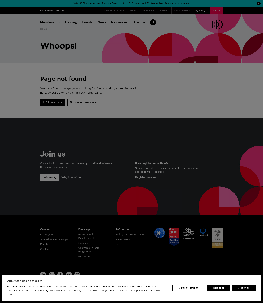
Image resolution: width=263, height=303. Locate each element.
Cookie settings (188, 288)
